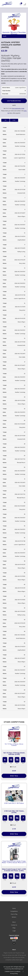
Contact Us (14, 925)
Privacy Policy (14, 973)
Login (14, 931)
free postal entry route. (18, 108)
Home (14, 908)
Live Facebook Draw (14, 101)
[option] (14, 25)
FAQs (14, 928)
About (14, 922)
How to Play (14, 914)
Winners (14, 917)
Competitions (14, 911)
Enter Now (14, 776)
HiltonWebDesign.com (17, 969)
